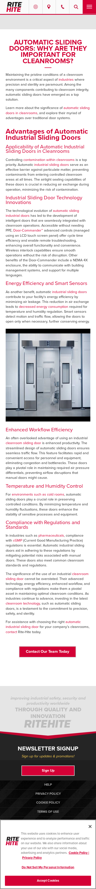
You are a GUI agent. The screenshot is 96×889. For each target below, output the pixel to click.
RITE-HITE (14, 7)
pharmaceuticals (51, 535)
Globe (35, 7)
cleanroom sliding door (23, 443)
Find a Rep (49, 7)
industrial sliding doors (51, 165)
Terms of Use (48, 812)
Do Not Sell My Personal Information (48, 867)
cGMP (17, 540)
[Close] (90, 826)
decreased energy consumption (43, 307)
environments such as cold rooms (38, 494)
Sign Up (48, 770)
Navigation (89, 7)
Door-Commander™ (28, 230)
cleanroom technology (23, 603)
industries (66, 80)
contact (11, 632)
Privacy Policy (48, 794)
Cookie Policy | (79, 853)
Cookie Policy (48, 803)
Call (62, 7)
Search (76, 7)
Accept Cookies (48, 881)
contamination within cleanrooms (48, 160)
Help (48, 785)
